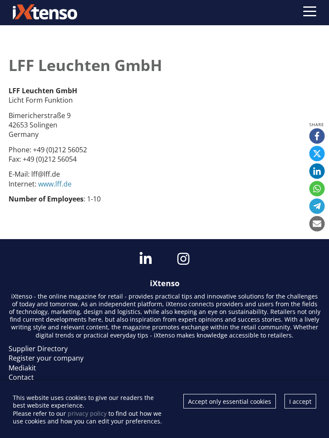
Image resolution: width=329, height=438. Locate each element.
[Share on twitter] (317, 153)
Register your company (46, 358)
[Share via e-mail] (317, 223)
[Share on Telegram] (317, 206)
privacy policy (87, 413)
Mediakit (22, 368)
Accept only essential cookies (229, 401)
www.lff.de (55, 184)
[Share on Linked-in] (317, 171)
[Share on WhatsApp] (317, 188)
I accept (300, 401)
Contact (21, 377)
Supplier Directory (38, 348)
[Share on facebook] (317, 136)
